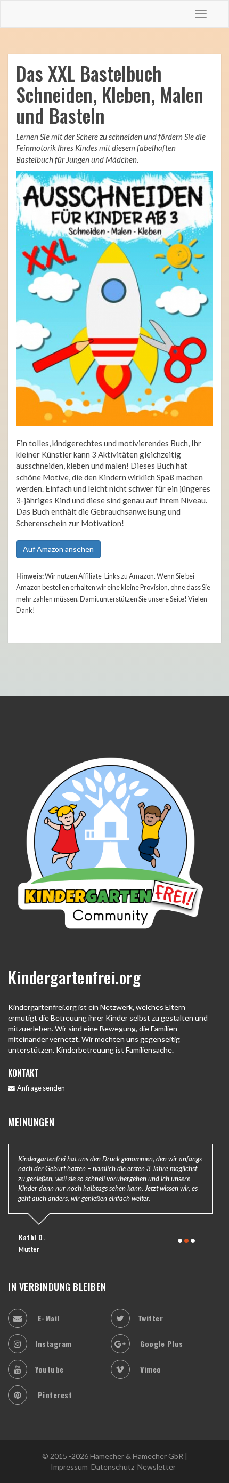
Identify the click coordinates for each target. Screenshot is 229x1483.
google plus (160, 1343)
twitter (150, 1318)
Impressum (69, 1466)
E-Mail (47, 1318)
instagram (53, 1343)
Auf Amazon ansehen (58, 549)
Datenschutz (112, 1466)
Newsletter (156, 1466)
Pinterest (53, 1394)
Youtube (49, 1369)
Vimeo (149, 1369)
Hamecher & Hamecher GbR (136, 1456)
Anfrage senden (40, 1088)
